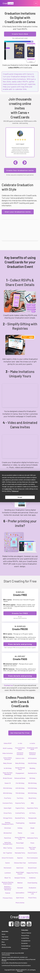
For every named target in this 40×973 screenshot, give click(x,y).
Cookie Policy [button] (8, 489)
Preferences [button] (15, 491)
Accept (20, 497)
